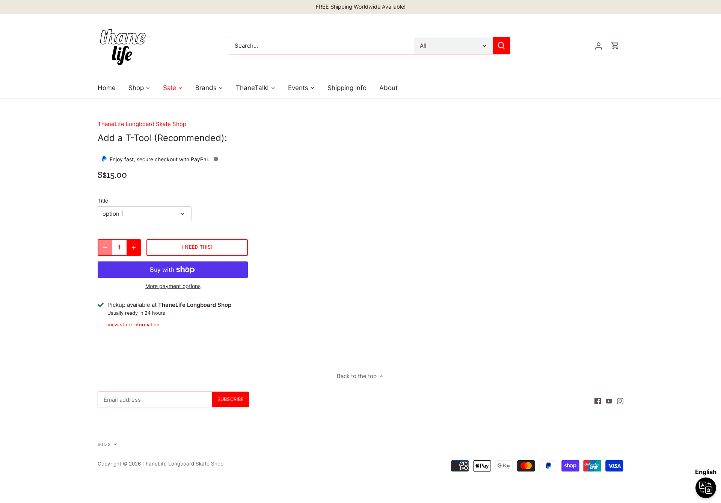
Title (103, 201)
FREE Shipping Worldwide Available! (361, 6)
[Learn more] (216, 159)
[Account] (598, 45)
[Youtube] (609, 401)
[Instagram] (620, 401)
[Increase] (134, 247)
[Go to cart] (615, 45)
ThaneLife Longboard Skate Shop (142, 124)
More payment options (173, 286)
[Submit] (501, 45)
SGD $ (104, 444)
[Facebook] (597, 401)
